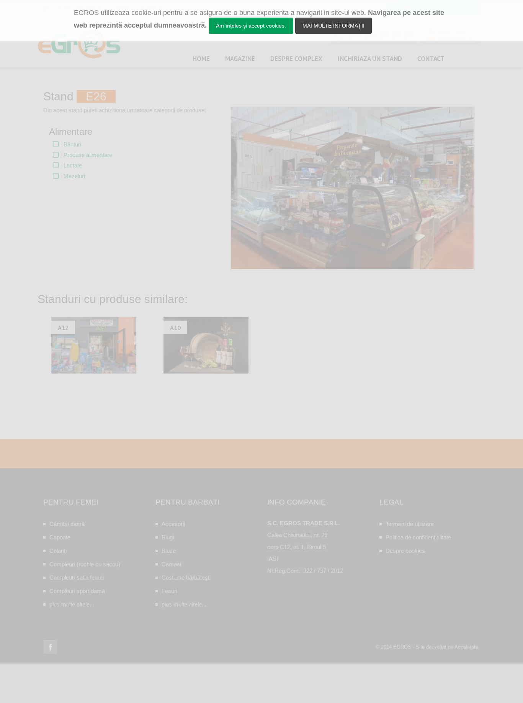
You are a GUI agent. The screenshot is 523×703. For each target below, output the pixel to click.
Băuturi (72, 144)
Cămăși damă (67, 524)
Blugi (168, 537)
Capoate (59, 537)
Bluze (169, 550)
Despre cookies (405, 550)
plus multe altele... (71, 604)
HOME (201, 58)
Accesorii (173, 524)
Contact (431, 58)
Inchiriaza (370, 58)
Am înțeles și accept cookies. (251, 26)
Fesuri (169, 591)
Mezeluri (74, 176)
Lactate (73, 165)
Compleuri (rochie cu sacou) (84, 564)
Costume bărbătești (186, 577)
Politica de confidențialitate (418, 537)
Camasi (171, 564)
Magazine (240, 58)
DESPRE (296, 58)
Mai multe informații (333, 26)
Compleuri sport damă (77, 591)
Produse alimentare (88, 155)
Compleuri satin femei (76, 577)
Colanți (58, 550)
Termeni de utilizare (410, 524)
